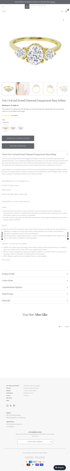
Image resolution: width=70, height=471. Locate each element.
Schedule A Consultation (18, 138)
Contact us (26, 395)
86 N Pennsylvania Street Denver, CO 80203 (15, 416)
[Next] (66, 326)
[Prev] (60, 326)
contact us (15, 231)
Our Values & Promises (12, 385)
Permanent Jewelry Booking (31, 388)
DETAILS (52, 2)
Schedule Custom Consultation (32, 385)
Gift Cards (9, 398)
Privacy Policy (29, 457)
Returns (8, 388)
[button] (3, 6)
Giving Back (9, 393)
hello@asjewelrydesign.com (14, 424)
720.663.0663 (10, 426)
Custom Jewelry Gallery (30, 390)
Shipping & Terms (28, 393)
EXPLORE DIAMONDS (18, 146)
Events (8, 395)
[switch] (4, 11)
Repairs (8, 390)
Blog (7, 400)
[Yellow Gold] (5, 128)
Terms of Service (40, 457)
